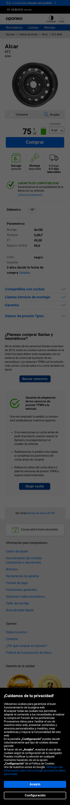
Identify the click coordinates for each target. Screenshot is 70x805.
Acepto (35, 784)
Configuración (35, 795)
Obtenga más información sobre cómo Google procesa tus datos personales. (35, 770)
